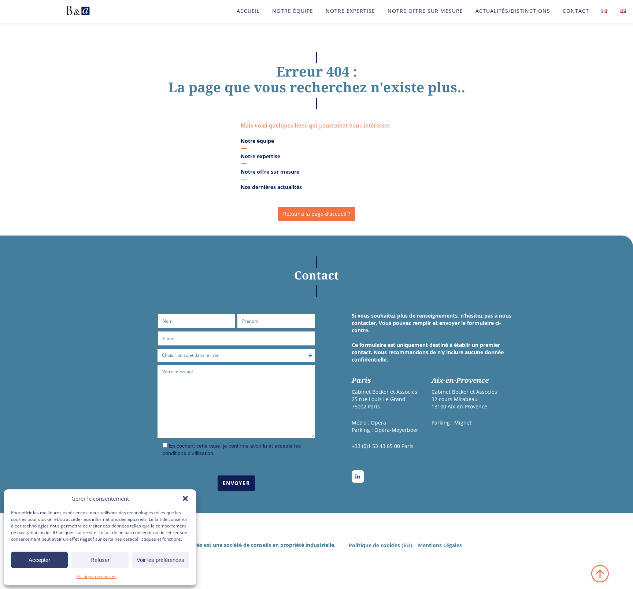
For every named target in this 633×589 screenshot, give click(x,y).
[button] (185, 498)
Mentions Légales (440, 545)
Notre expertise (350, 10)
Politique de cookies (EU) (380, 545)
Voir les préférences (160, 560)
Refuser (100, 560)
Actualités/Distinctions (512, 10)
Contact (576, 10)
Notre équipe (292, 10)
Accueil (248, 10)
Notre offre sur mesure (425, 10)
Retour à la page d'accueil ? (316, 213)
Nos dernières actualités (271, 187)
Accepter (39, 560)
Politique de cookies (96, 576)
